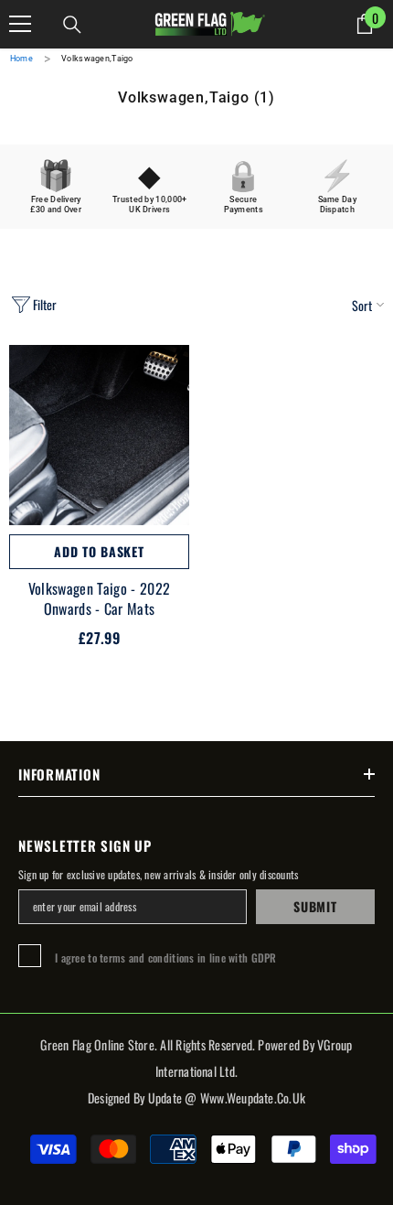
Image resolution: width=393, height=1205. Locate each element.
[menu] (20, 24)
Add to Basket (98, 551)
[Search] (72, 25)
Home (21, 58)
